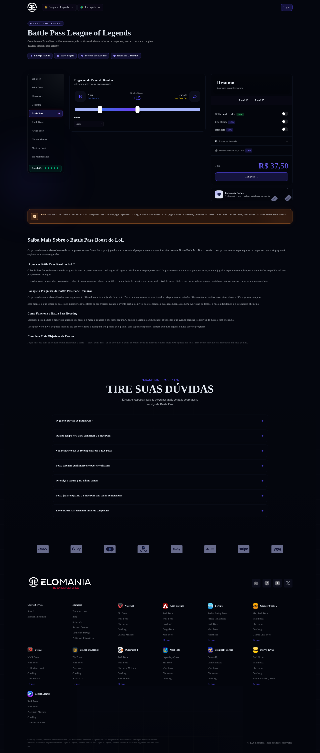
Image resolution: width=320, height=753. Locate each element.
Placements (123, 624)
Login (287, 7)
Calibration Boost (36, 668)
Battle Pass (77, 678)
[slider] (100, 109)
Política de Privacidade (83, 638)
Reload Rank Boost (217, 618)
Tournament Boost (36, 722)
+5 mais (76, 684)
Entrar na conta (79, 611)
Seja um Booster (80, 627)
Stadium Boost (125, 678)
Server (77, 117)
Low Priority (34, 678)
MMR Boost (33, 657)
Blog (74, 616)
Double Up (213, 657)
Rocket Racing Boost (217, 613)
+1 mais (166, 640)
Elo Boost (122, 613)
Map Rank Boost (260, 613)
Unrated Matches (126, 634)
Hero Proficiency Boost (264, 678)
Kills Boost (168, 634)
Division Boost (215, 662)
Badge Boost (168, 629)
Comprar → (252, 176)
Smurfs (31, 611)
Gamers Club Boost (262, 634)
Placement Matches (127, 668)
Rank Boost (168, 613)
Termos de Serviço (81, 632)
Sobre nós (77, 622)
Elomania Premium (37, 616)
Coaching (122, 629)
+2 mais (211, 640)
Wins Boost (123, 618)
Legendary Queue (171, 657)
